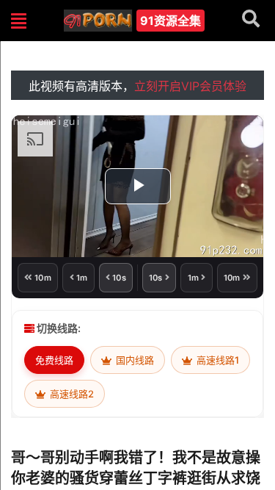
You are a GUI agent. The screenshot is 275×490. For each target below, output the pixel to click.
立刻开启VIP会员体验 (190, 86)
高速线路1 (216, 360)
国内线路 (134, 360)
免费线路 (54, 360)
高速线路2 (71, 394)
